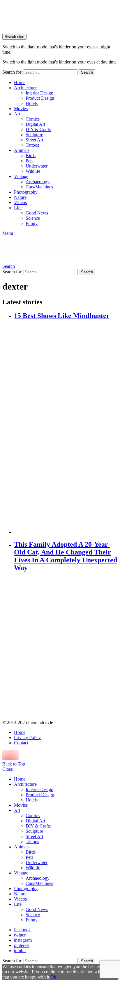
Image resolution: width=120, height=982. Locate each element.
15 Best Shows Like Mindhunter (62, 315)
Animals (21, 150)
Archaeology (38, 181)
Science (33, 218)
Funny (32, 223)
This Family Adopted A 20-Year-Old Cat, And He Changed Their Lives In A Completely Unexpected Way (65, 556)
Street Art (34, 139)
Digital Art (35, 124)
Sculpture (34, 134)
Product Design (40, 98)
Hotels (32, 103)
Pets (29, 160)
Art (17, 113)
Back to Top (13, 763)
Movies (21, 108)
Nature (20, 197)
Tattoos (32, 145)
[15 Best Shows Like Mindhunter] (66, 427)
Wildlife (33, 171)
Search (87, 72)
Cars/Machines (39, 186)
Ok (53, 976)
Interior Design (39, 92)
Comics (33, 119)
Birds (31, 155)
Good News (37, 212)
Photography (26, 192)
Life (18, 207)
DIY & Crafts (38, 129)
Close (7, 769)
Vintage (21, 176)
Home (19, 82)
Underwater (36, 165)
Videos (20, 202)
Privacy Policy (27, 737)
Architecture (25, 87)
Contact (21, 742)
